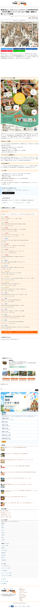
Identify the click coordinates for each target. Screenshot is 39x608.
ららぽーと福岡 (4, 550)
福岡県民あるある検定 (7, 419)
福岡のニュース (36, 16)
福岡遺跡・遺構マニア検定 (7, 439)
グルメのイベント (17, 16)
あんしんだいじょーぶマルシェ (5, 339)
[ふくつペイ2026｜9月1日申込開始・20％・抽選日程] (6, 373)
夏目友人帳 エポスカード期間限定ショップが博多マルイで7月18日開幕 (12, 310)
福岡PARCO (3, 552)
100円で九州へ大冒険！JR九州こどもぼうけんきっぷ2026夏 (11, 272)
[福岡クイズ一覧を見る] (19, 402)
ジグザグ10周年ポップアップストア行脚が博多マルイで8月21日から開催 (13, 245)
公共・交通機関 (31, 16)
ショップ (21, 16)
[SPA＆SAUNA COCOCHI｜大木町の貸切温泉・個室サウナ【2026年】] (23, 373)
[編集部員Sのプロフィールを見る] (5, 365)
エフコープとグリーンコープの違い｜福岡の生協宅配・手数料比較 (17, 465)
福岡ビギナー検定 (5, 422)
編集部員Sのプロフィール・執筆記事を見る (18, 366)
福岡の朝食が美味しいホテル (6, 514)
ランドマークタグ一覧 (4, 581)
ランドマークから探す (23, 595)
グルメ (13, 16)
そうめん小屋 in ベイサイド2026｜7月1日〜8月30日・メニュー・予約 (12, 234)
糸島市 (2, 537)
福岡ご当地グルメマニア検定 (6, 435)
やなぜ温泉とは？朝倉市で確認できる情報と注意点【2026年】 (14, 381)
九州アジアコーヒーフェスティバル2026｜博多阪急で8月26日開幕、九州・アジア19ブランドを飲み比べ (18, 278)
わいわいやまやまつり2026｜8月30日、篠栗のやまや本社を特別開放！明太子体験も (14, 240)
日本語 (12, 606)
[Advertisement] (19, 68)
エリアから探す (22, 594)
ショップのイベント (25, 16)
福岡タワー (3, 557)
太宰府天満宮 (3, 560)
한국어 (20, 606)
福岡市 (2, 525)
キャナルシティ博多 (4, 545)
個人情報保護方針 (22, 589)
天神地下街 (3, 555)
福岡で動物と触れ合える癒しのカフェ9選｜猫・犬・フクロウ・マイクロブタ (19, 459)
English (16, 606)
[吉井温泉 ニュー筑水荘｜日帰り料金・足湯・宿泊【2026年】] (31, 373)
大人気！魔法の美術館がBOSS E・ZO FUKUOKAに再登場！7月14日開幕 (13, 316)
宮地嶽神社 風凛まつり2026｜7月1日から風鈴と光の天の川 (10, 283)
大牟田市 (10, 364)
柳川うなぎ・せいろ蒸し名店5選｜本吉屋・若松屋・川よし (16, 496)
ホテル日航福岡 (4, 570)
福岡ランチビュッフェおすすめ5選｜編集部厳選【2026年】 (16, 447)
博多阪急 (2, 547)
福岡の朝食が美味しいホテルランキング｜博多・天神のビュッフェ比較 (18, 484)
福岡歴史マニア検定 (6, 429)
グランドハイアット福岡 (5, 568)
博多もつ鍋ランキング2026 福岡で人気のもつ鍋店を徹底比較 (16, 453)
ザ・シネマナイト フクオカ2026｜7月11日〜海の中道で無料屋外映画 (12, 321)
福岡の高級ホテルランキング (6, 512)
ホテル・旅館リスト (4, 583)
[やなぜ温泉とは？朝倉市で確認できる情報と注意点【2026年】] (14, 373)
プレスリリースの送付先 (23, 592)
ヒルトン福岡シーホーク (5, 565)
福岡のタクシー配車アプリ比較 (6, 516)
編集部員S (11, 360)
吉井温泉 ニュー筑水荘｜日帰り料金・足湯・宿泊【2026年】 (31, 381)
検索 (1, 388)
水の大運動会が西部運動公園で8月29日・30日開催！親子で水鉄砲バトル (13, 256)
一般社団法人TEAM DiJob (8, 180)
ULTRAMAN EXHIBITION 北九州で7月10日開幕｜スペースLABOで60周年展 (13, 229)
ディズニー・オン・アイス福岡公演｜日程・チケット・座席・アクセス (12, 251)
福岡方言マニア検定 (6, 425)
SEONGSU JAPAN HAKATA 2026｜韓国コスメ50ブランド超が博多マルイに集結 (14, 294)
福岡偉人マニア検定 (6, 432)
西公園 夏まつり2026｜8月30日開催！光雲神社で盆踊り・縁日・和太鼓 (12, 267)
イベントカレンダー (27, 214)
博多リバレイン (16, 339)
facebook (21, 600)
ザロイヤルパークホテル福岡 (6, 575)
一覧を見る (3, 441)
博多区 (12, 339)
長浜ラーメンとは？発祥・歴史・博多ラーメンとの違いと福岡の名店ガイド (19, 502)
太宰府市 (2, 539)
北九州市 (2, 532)
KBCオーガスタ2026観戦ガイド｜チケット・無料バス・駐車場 (11, 218)
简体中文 (24, 606)
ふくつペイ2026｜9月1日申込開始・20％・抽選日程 (6, 380)
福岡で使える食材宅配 (4, 510)
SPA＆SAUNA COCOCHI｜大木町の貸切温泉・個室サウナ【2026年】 (23, 381)
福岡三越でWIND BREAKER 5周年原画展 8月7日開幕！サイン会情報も (12, 305)
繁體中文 (28, 606)
